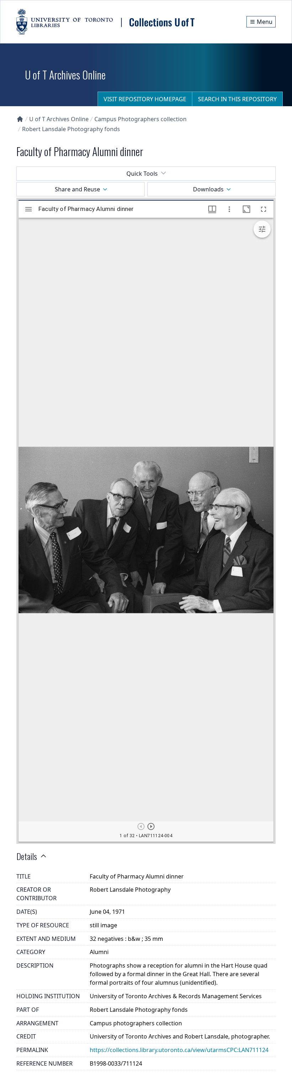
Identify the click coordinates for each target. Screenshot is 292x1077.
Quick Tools (142, 173)
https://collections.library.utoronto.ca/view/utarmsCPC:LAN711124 (179, 1050)
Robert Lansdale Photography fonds (71, 129)
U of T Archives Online (59, 119)
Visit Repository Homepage (145, 99)
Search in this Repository (237, 99)
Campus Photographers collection (140, 119)
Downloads (208, 189)
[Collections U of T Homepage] (20, 119)
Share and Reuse (77, 189)
